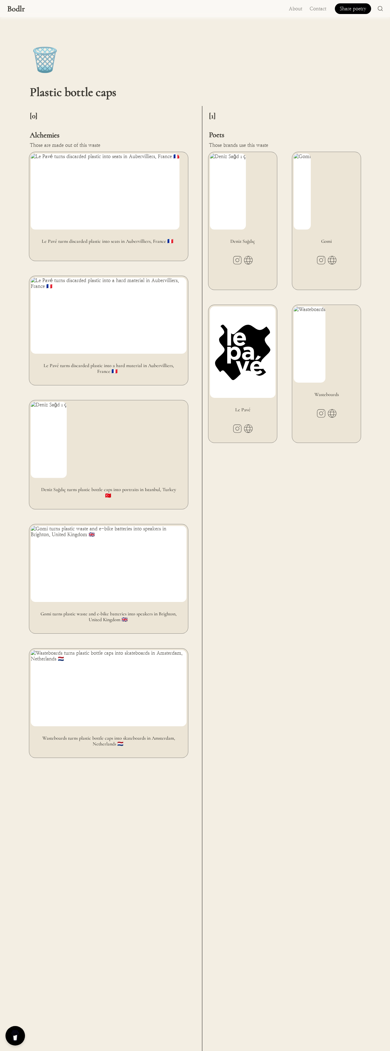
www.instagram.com (237, 260)
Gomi (298, 155)
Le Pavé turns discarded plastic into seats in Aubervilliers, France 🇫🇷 (101, 155)
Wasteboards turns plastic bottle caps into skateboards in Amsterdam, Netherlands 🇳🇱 (102, 654)
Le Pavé (216, 308)
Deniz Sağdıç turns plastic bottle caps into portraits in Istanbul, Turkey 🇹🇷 (105, 406)
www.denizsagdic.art (248, 260)
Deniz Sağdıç (223, 155)
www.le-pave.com (248, 428)
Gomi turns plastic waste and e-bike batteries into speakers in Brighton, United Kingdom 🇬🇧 (105, 530)
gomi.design (332, 260)
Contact (318, 9)
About (295, 9)
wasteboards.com (332, 413)
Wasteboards (305, 308)
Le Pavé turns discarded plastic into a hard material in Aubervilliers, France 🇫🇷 (108, 282)
